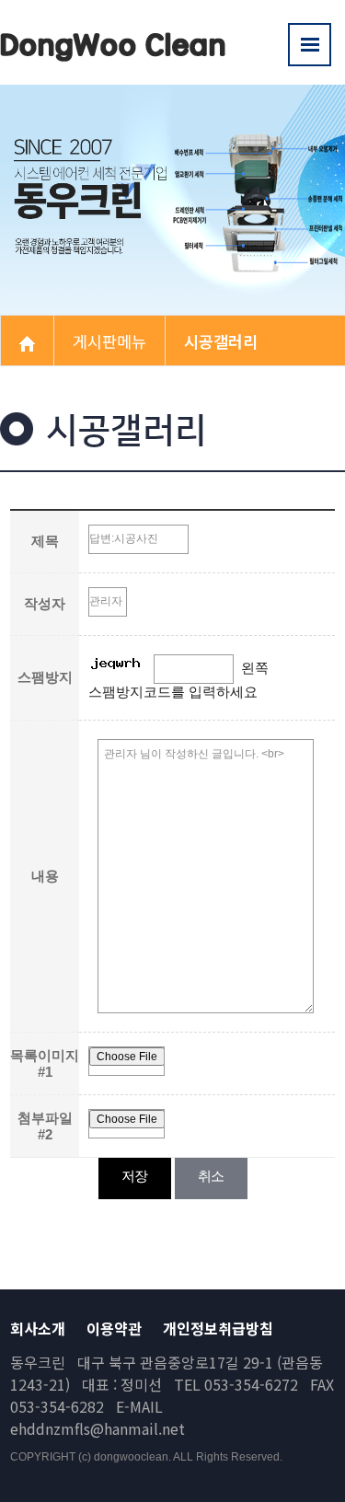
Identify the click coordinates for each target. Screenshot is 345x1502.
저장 (134, 1176)
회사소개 (37, 1328)
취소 (211, 1176)
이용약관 (114, 1328)
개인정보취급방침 (218, 1328)
